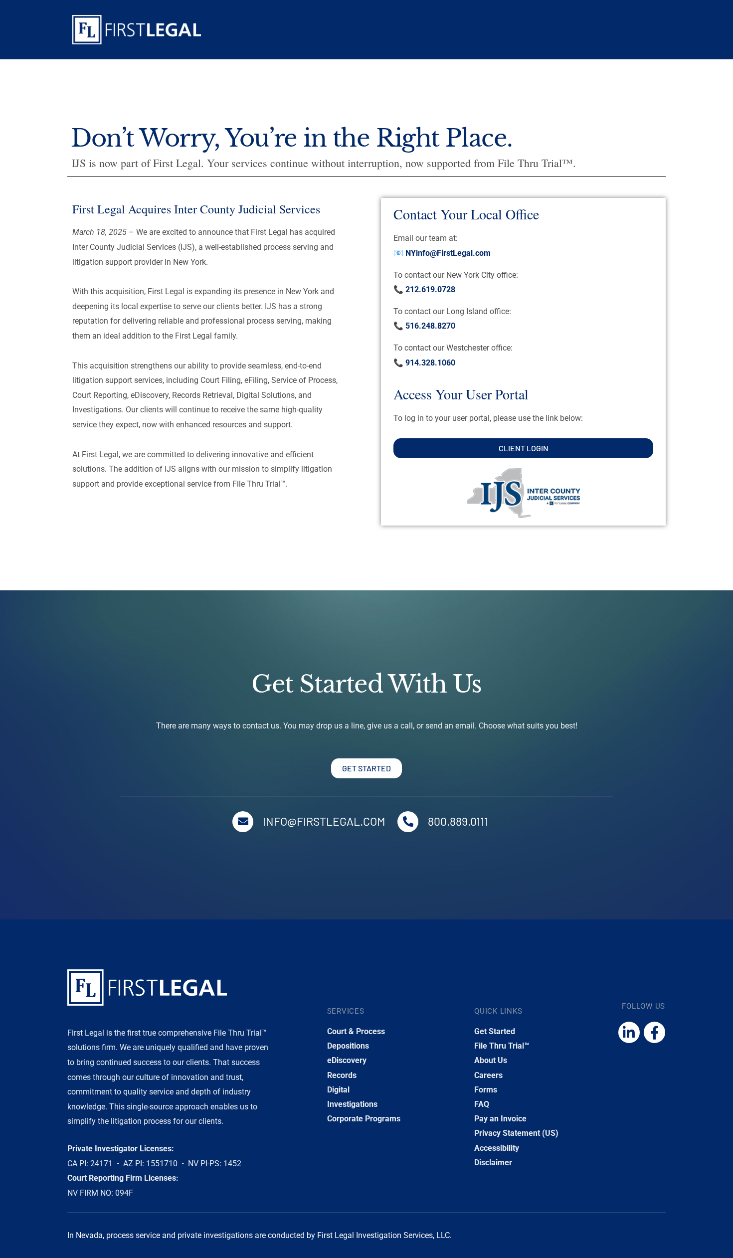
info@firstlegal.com (324, 821)
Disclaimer (493, 1162)
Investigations (352, 1104)
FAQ (481, 1104)
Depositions (348, 1046)
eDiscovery (346, 1060)
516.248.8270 (430, 326)
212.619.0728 (430, 289)
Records (342, 1075)
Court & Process (356, 1031)
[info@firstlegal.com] (242, 821)
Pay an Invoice (500, 1118)
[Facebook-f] (654, 1032)
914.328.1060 (430, 362)
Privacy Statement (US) (516, 1133)
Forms (485, 1089)
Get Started (494, 1031)
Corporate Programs (363, 1118)
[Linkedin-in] (629, 1032)
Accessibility (496, 1148)
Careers (488, 1075)
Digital (338, 1089)
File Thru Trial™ (501, 1046)
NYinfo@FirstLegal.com (448, 253)
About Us (490, 1060)
